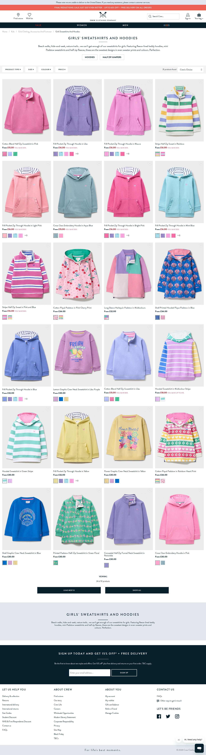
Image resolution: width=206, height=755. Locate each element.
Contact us (6, 725)
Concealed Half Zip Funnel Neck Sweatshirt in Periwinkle (124, 554)
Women (82, 25)
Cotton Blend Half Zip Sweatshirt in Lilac (122, 389)
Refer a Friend (111, 708)
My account (110, 696)
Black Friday (59, 734)
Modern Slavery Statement (65, 717)
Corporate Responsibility (64, 721)
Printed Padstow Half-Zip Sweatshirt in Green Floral (76, 553)
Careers (57, 708)
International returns (10, 708)
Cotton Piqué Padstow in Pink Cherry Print (72, 307)
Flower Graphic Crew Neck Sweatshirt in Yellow (125, 471)
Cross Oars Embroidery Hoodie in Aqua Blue (73, 225)
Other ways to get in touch (171, 700)
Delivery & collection (10, 696)
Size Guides (6, 713)
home (4, 31)
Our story (58, 700)
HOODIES (90, 57)
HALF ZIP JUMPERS (112, 57)
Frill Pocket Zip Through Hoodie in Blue (19, 389)
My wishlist (109, 700)
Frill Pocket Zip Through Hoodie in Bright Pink (124, 225)
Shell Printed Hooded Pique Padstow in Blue (174, 307)
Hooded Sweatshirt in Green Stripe (17, 471)
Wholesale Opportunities (64, 713)
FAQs (4, 729)
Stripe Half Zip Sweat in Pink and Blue (19, 307)
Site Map (57, 729)
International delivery (10, 704)
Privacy (57, 725)
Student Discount (9, 717)
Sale (38, 25)
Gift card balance (112, 704)
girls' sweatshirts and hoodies (67, 31)
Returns (5, 700)
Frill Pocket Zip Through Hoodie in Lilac (70, 144)
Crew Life (58, 704)
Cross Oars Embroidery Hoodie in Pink (172, 553)
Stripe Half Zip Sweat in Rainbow (169, 144)
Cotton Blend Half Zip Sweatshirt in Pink (20, 144)
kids (12, 31)
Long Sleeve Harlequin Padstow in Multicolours (124, 307)
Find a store (58, 696)
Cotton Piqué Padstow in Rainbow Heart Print (175, 471)
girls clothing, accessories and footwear (35, 31)
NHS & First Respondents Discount (16, 721)
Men (126, 25)
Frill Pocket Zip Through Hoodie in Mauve (122, 144)
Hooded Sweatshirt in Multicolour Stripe (172, 389)
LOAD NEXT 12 (69, 590)
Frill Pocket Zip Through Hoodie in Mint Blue (174, 225)
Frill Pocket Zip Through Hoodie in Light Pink (22, 225)
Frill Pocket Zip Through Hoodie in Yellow (71, 471)
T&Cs (56, 738)
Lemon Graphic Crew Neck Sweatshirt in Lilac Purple (76, 389)
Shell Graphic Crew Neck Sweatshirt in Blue (21, 553)
